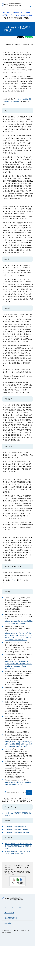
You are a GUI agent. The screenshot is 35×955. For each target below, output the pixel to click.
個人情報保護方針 (10, 918)
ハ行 (10, 15)
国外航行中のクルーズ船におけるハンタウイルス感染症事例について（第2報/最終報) (18, 846)
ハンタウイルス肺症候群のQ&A (15, 826)
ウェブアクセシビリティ (13, 907)
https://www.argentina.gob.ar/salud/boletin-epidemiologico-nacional (19, 622)
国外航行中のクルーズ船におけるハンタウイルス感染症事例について (18, 852)
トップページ (7, 12)
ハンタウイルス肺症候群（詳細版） (17, 829)
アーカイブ (29, 800)
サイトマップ (9, 913)
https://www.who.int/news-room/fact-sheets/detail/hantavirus (18, 783)
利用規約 (7, 923)
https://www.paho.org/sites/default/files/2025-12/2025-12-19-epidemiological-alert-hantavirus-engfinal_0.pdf (18, 743)
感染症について (5, 800)
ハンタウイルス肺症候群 (23, 15)
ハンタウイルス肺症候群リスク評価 (17, 832)
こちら (12, 580)
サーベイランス (13, 800)
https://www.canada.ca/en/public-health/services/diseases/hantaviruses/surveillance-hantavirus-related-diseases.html (18, 664)
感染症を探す (19, 12)
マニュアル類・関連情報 (21, 800)
